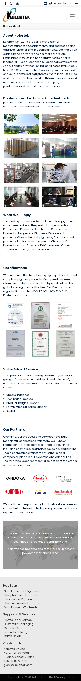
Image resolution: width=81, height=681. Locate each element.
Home (7, 26)
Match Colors (13, 636)
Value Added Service (20, 369)
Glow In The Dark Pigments (21, 591)
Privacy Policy (64, 677)
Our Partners (14, 429)
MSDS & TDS (12, 628)
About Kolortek (16, 35)
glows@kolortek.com (63, 3)
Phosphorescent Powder (20, 595)
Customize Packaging (18, 624)
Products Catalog (15, 632)
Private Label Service (18, 620)
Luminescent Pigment (18, 599)
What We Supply (17, 215)
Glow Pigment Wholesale (21, 607)
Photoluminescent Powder (21, 603)
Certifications (15, 268)
